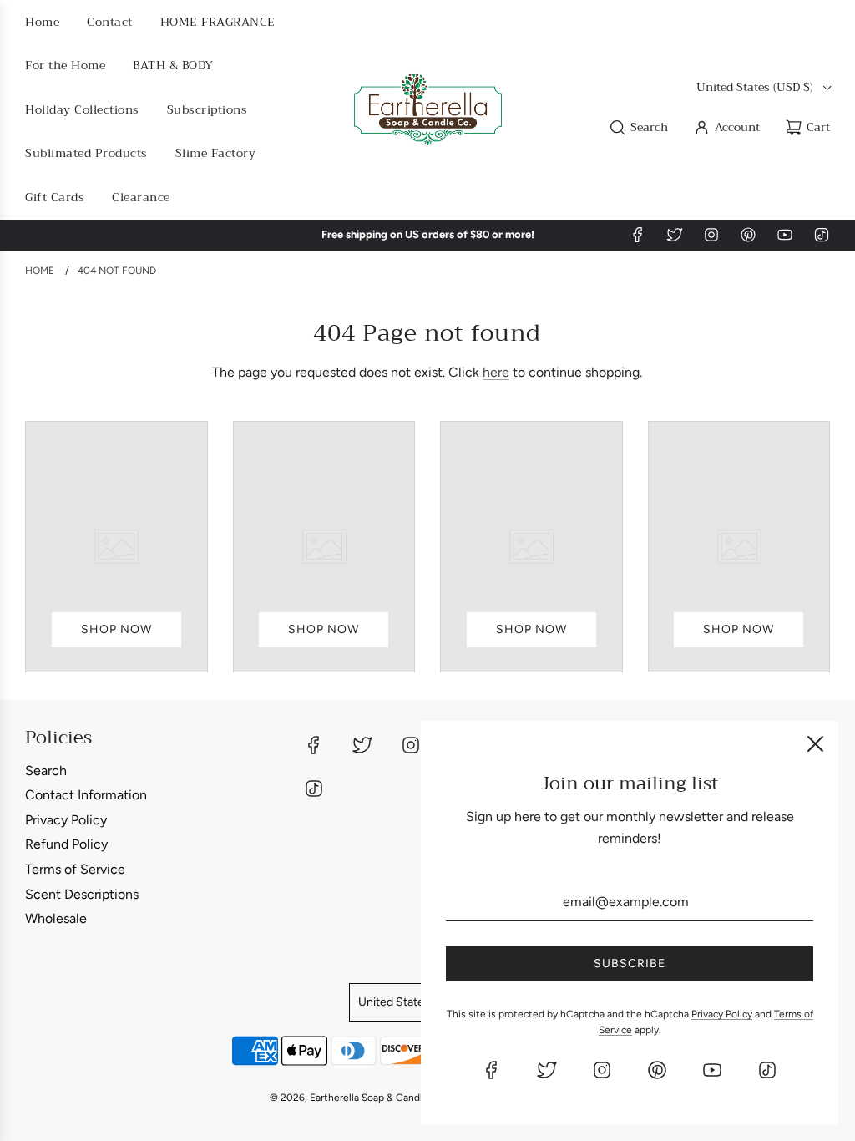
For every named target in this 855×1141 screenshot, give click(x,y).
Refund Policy (66, 844)
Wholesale (56, 918)
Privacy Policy (66, 820)
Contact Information (86, 795)
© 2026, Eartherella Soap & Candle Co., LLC (369, 1097)
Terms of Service (75, 869)
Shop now (116, 629)
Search (46, 770)
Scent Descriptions (82, 894)
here (496, 372)
